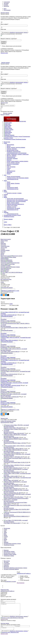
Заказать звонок (5, 12)
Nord (9, 133)
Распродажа (23, 121)
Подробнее (3, 319)
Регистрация (7, 10)
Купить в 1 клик (14, 290)
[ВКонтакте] (1, 295)
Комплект (3, 260)
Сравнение (12, 320)
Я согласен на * (15, 616)
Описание (3, 261)
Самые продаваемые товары (8, 421)
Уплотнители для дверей (13, 208)
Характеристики (5, 262)
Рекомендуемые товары (10, 554)
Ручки (8, 186)
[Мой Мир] (6, 295)
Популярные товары (9, 551)
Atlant (9, 125)
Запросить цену (14, 632)
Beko (9, 126)
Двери (8, 182)
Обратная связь (5, 589)
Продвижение (20, 582)
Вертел (9, 146)
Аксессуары (4, 264)
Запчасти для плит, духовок (14, 193)
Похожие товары (5, 267)
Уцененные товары (9, 555)
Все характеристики (6, 279)
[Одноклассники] (4, 295)
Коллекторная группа (12, 150)
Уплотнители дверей (12, 187)
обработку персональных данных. (19, 32)
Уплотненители (11, 171)
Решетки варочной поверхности (15, 204)
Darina (10, 128)
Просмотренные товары (7, 422)
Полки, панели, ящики (13, 202)
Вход (5, 8)
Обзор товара (4, 257)
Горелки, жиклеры (12, 148)
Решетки (9, 159)
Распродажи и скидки (9, 553)
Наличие (3, 268)
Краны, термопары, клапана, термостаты (18, 154)
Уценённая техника (21, 139)
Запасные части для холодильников (16, 201)
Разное (8, 173)
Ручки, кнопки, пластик (13, 162)
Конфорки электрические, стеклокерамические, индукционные (16, 152)
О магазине (7, 2)
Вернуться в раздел (6, 255)
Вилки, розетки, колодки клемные (16, 147)
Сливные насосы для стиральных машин (18, 177)
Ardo (9, 124)
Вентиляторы (10, 144)
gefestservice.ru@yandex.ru (24, 573)
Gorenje (11, 129)
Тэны (8, 169)
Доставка (6, 3)
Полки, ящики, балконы (13, 183)
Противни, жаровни (12, 158)
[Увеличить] (11, 272)
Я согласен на (15, 32)
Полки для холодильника (13, 176)
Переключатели (11, 157)
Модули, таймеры (11, 155)
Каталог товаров (7, 113)
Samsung (12, 135)
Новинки (6, 550)
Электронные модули (12, 179)
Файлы (2, 269)
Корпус (9, 165)
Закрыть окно (4, 52)
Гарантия (6, 565)
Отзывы (6, 4)
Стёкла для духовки (12, 205)
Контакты (6, 6)
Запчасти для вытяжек (13, 164)
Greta (9, 131)
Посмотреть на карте (10, 581)
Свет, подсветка (11, 166)
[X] (8, 295)
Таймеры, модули (11, 206)
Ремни (8, 184)
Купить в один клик (18, 617)
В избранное (4, 322)
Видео (2, 271)
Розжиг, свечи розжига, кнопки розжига (17, 161)
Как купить (7, 561)
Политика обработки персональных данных (15, 567)
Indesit (10, 132)
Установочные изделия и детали (12, 215)
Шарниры (9, 172)
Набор (2, 258)
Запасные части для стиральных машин (17, 200)
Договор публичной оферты (11, 569)
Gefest (10, 122)
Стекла (9, 168)
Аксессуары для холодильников (15, 198)
